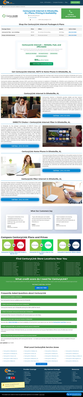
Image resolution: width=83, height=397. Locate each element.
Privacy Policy (76, 377)
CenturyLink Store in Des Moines (52, 262)
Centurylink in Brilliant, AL (72, 362)
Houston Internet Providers (52, 376)
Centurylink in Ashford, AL (51, 354)
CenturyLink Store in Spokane (52, 269)
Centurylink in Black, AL (9, 362)
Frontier (26, 379)
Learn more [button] (41, 394)
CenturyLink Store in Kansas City (31, 262)
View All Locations (41, 365)
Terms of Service (77, 379)
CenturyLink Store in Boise (51, 272)
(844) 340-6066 (33, 17)
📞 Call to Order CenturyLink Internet (41, 63)
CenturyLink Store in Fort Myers (11, 273)
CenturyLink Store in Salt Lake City (32, 274)
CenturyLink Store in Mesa (51, 264)
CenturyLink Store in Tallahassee (73, 273)
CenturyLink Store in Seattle (10, 265)
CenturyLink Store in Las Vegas (11, 269)
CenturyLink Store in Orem (30, 273)
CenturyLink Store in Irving (51, 270)
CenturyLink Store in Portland (10, 272)
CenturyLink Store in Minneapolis (11, 266)
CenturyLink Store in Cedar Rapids (32, 264)
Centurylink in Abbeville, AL (10, 352)
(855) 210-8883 (75, 2)
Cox (25, 377)
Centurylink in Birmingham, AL (73, 359)
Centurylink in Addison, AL (30, 352)
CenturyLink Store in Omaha (30, 268)
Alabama (18, 6)
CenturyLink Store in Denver (10, 268)
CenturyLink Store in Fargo (51, 266)
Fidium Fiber (27, 381)
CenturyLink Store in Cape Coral (31, 272)
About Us (75, 374)
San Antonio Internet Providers (53, 381)
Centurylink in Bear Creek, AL (11, 359)
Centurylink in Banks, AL (30, 357)
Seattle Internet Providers (51, 382)
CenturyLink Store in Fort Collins (52, 268)
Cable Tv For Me (6, 6)
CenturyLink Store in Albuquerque (32, 269)
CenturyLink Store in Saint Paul (73, 265)
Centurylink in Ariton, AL (30, 354)
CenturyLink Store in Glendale (72, 274)
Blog (66, 2)
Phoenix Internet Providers (52, 379)
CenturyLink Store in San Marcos (73, 269)
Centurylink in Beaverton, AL (31, 359)
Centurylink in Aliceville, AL (72, 352)
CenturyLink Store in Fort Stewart (73, 268)
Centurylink (12, 6)
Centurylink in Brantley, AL (51, 362)
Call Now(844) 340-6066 (70, 15)
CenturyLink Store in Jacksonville (31, 265)
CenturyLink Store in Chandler (72, 270)
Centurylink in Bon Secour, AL (31, 362)
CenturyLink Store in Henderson (73, 264)
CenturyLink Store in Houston (10, 262)
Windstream (27, 376)
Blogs (74, 376)
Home (41, 2)
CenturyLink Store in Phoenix (10, 264)
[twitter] (9, 379)
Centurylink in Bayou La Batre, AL (74, 357)
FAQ (74, 380)
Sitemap (75, 381)
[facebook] (7, 379)
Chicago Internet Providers (52, 374)
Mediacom (27, 382)
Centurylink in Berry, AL (50, 359)
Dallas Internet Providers (51, 377)
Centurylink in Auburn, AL (10, 357)
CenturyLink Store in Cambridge (11, 274)
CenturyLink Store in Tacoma (51, 265)
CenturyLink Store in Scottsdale (73, 272)
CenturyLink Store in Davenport (11, 270)
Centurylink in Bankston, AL (51, 357)
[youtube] (14, 379)
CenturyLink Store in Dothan (30, 270)
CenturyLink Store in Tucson (30, 266)
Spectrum (27, 373)
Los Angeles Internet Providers (53, 373)
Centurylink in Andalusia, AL (10, 354)
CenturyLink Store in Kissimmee (52, 274)
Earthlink (26, 384)
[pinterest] (12, 379)
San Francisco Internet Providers (53, 384)
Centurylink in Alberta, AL (51, 352)
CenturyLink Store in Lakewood (73, 262)
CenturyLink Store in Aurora (51, 273)
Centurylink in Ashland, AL (72, 354)
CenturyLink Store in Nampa (72, 266)
